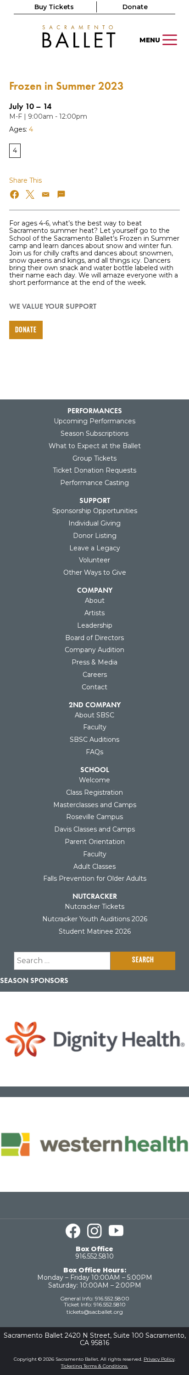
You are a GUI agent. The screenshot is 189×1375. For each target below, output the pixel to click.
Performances (94, 410)
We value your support (52, 306)
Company (94, 590)
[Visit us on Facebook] (73, 1231)
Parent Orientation (95, 842)
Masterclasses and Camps (94, 805)
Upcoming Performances (94, 421)
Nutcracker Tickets (94, 906)
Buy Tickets (54, 7)
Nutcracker (94, 896)
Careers (95, 674)
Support (94, 500)
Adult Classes (94, 866)
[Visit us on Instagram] (94, 1231)
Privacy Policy (159, 1359)
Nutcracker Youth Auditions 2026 (94, 919)
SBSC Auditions (94, 739)
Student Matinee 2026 (95, 931)
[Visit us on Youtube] (116, 1231)
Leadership (94, 625)
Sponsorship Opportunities (94, 511)
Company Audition (94, 650)
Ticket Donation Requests (94, 470)
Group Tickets (94, 458)
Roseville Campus (94, 817)
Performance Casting (94, 483)
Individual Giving (94, 523)
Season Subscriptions (94, 433)
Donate (135, 7)
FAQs (94, 752)
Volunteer (94, 560)
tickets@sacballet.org (95, 1311)
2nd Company (95, 704)
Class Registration (94, 792)
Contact (94, 687)
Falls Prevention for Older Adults (94, 878)
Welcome (94, 780)
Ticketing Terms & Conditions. (94, 1366)
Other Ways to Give (94, 572)
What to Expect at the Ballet (95, 446)
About (95, 600)
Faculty (94, 727)
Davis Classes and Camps (94, 829)
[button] (15, 194)
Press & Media (94, 662)
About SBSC (94, 715)
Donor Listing (95, 536)
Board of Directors (94, 638)
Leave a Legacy (94, 548)
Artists (94, 613)
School (94, 769)
